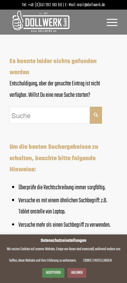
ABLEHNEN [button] (77, 273)
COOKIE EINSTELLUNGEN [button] (97, 260)
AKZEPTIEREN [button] (53, 273)
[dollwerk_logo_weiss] (53, 22)
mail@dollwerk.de (91, 5)
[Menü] (108, 22)
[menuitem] (108, 22)
